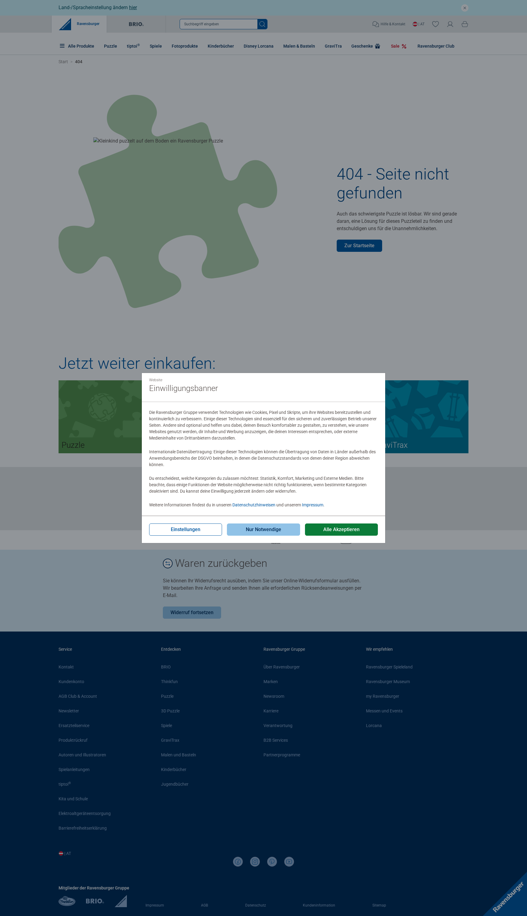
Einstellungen (185, 529)
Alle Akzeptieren (341, 529)
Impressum (312, 504)
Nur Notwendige (263, 529)
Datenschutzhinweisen (253, 504)
